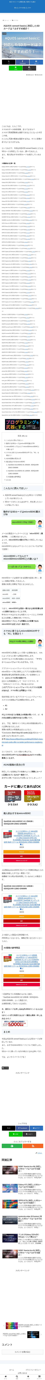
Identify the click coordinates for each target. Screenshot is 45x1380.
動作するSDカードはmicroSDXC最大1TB (20, 443)
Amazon (21, 851)
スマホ (6, 1068)
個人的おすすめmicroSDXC (15, 462)
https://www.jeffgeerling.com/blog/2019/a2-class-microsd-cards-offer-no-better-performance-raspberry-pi (22, 742)
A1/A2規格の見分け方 (13, 458)
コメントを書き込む (22, 1352)
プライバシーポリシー (33, 1370)
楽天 (21, 856)
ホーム (11, 1370)
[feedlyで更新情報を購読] (12, 1146)
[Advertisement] (22, 99)
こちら (27, 166)
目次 (19, 436)
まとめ (8, 480)
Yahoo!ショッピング (21, 860)
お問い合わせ (22, 1373)
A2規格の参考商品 (14, 477)
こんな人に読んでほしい (14, 440)
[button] (29, 68)
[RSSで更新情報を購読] (33, 1146)
